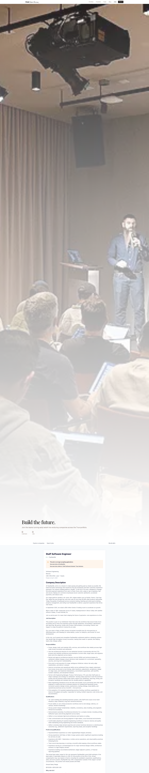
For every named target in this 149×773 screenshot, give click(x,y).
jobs (50, 543)
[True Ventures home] (32, 2)
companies (38, 543)
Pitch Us (121, 1)
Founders (98, 2)
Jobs (115, 2)
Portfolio (91, 2)
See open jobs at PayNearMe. (57, 564)
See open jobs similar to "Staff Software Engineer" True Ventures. (66, 566)
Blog (110, 2)
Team (104, 2)
